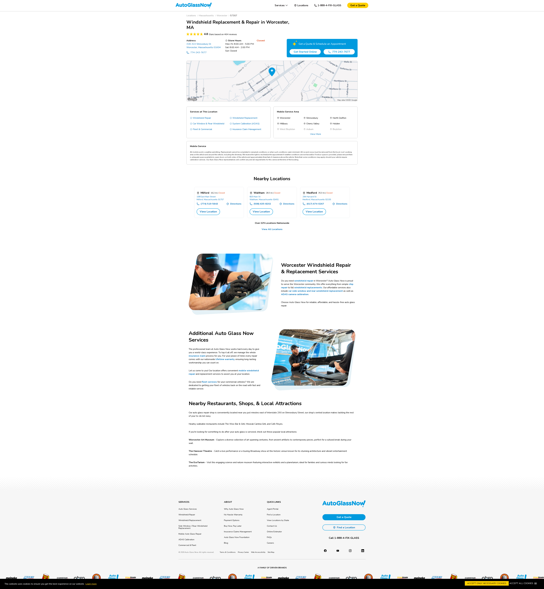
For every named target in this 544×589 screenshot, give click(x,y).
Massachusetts (206, 15)
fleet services (209, 381)
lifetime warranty (225, 359)
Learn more (91, 583)
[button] (281, 5)
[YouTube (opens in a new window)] (338, 550)
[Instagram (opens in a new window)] (350, 550)
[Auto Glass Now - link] (194, 5)
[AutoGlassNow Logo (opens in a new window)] (112, 578)
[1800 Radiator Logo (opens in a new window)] (95, 578)
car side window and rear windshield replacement (315, 291)
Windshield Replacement (244, 118)
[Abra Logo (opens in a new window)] (78, 578)
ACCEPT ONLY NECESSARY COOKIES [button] (486, 583)
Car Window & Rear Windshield (208, 123)
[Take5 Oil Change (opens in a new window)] (44, 578)
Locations (191, 15)
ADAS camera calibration (294, 294)
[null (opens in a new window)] (363, 550)
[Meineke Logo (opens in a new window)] (10, 578)
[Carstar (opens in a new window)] (61, 578)
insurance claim (197, 355)
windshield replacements (308, 287)
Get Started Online (305, 51)
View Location (208, 211)
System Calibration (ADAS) (246, 123)
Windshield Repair (202, 118)
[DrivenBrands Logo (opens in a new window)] (129, 578)
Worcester (222, 15)
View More (315, 134)
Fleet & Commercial (202, 129)
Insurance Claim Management (246, 129)
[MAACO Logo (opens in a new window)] (27, 578)
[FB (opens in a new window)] (325, 550)
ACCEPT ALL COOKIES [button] (521, 583)
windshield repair (303, 280)
